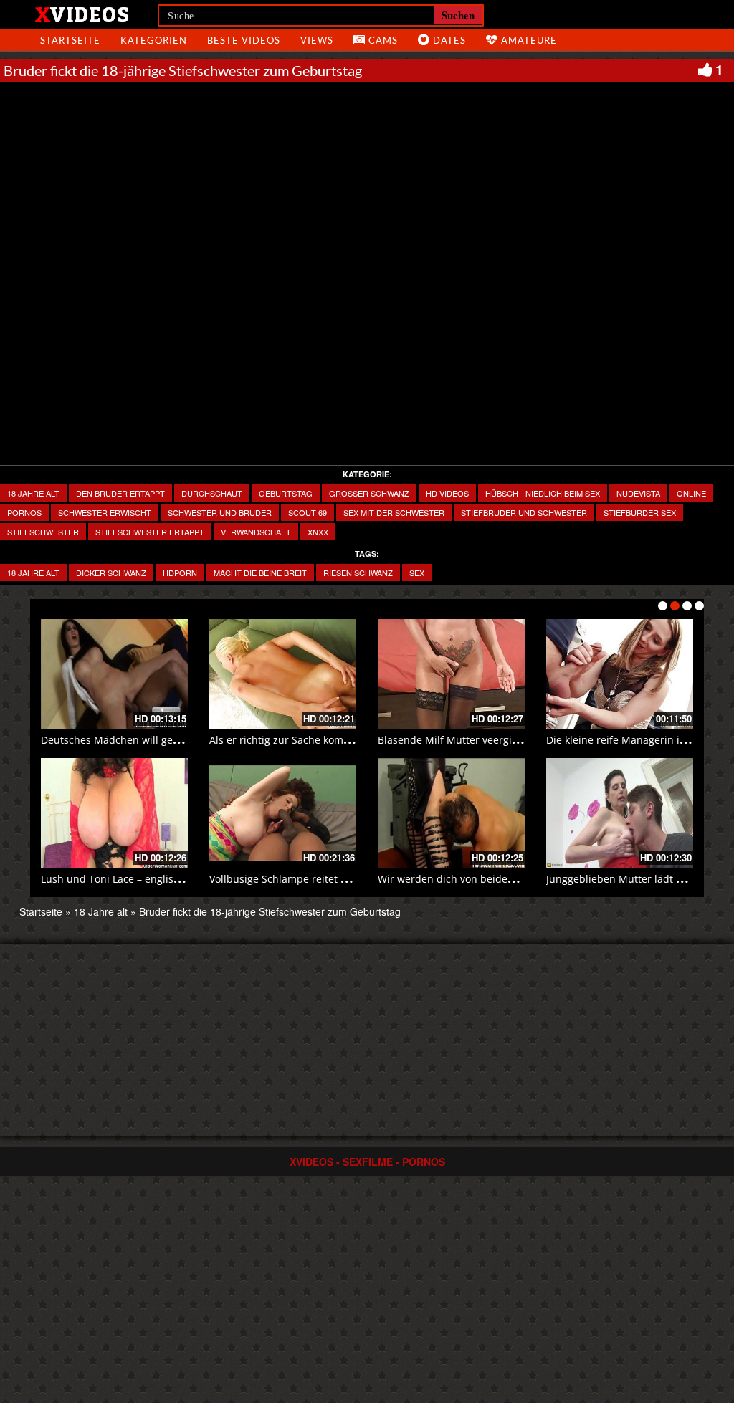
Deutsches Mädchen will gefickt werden (136, 740)
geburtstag (286, 493)
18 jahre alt (33, 572)
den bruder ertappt (120, 493)
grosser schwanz (369, 493)
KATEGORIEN (153, 40)
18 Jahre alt (33, 493)
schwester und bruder (220, 512)
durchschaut (211, 493)
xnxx (318, 531)
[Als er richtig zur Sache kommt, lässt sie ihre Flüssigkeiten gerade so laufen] (282, 674)
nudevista (638, 493)
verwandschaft (256, 531)
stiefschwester (43, 531)
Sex (416, 572)
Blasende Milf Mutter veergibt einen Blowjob (485, 740)
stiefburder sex (640, 512)
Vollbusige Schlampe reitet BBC (284, 879)
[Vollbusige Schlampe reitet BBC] (282, 813)
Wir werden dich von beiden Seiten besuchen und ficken (514, 879)
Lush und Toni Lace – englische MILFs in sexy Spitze (165, 879)
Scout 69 (307, 512)
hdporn (180, 572)
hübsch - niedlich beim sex (542, 493)
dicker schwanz (111, 572)
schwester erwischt (104, 512)
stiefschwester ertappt (149, 531)
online (691, 493)
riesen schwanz (358, 572)
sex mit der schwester (393, 512)
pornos (24, 512)
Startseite (40, 911)
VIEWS (316, 40)
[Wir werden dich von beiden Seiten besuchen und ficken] (451, 813)
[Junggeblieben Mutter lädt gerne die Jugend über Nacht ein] (619, 813)
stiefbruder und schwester (524, 512)
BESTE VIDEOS (243, 40)
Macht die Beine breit (260, 572)
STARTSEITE (70, 40)
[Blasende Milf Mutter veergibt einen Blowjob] (451, 674)
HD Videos (447, 493)
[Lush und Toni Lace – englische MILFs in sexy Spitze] (114, 813)
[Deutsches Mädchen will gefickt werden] (114, 674)
